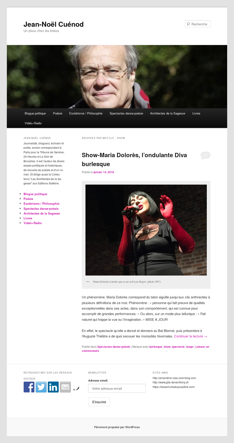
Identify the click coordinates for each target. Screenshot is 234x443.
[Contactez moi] (65, 387)
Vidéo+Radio (33, 123)
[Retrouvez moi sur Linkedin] (53, 387)
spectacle (178, 347)
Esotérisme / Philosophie (85, 113)
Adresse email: (98, 380)
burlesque (155, 347)
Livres (196, 113)
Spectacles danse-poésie (126, 113)
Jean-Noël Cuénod (54, 24)
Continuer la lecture (190, 336)
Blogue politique (35, 113)
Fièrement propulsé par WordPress (117, 427)
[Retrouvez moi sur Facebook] (29, 387)
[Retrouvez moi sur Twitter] (41, 387)
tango (189, 347)
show (167, 347)
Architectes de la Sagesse (167, 113)
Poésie (57, 113)
